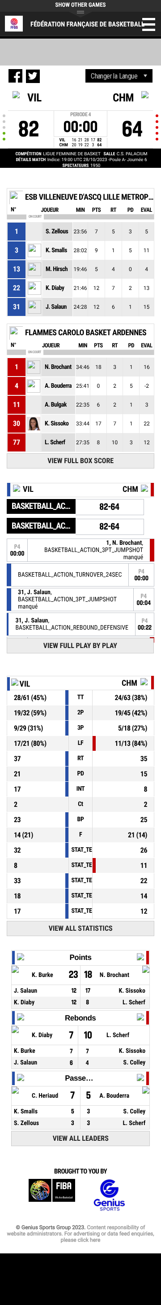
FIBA (52, 1195)
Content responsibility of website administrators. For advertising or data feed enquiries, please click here (80, 1233)
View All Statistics (81, 928)
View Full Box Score (80, 460)
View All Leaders (81, 1138)
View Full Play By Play (80, 645)
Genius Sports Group (109, 1195)
